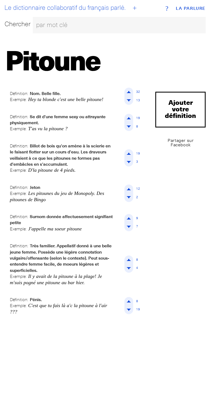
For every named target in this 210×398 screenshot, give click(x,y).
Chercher (18, 24)
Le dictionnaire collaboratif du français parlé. (65, 7)
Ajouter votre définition (180, 108)
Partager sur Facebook (181, 142)
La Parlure (191, 8)
